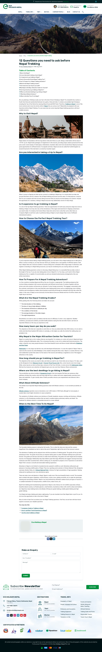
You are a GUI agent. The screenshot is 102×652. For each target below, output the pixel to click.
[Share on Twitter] (51, 539)
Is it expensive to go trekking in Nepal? (29, 77)
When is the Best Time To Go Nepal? (29, 96)
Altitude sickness (24, 391)
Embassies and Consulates (67, 609)
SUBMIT (25, 575)
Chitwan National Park (41, 470)
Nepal (46, 106)
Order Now (66, 1)
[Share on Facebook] (48, 539)
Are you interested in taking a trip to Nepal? (30, 75)
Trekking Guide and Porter (88, 611)
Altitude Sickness (85, 609)
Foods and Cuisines (86, 602)
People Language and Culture (68, 604)
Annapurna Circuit (45, 373)
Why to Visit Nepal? (24, 73)
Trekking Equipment (65, 611)
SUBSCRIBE (92, 587)
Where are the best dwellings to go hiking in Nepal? (33, 92)
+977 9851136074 (12, 605)
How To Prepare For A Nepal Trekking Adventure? (32, 81)
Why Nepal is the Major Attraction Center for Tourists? (33, 87)
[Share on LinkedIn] (54, 539)
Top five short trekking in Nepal (30, 513)
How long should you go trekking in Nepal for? (31, 89)
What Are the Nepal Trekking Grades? (29, 83)
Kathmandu (22, 348)
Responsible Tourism (86, 614)
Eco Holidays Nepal (26, 66)
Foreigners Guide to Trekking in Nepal (32, 508)
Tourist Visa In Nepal (86, 617)
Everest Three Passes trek (51, 363)
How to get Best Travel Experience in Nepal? (34, 510)
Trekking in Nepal (70, 104)
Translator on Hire (65, 617)
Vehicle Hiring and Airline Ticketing (85, 605)
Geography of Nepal (65, 601)
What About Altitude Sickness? (27, 94)
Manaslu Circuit (37, 363)
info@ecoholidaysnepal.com (15, 610)
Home (20, 55)
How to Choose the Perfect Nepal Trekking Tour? (32, 79)
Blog (25, 55)
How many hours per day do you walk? (29, 85)
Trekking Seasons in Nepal (67, 614)
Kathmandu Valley (77, 365)
